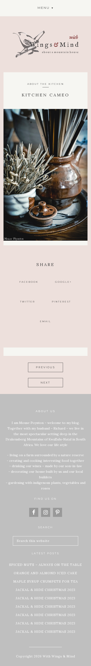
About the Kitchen (45, 83)
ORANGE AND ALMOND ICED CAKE (45, 573)
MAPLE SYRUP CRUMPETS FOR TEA (45, 581)
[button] (45, 7)
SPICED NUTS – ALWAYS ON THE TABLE (45, 565)
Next (45, 382)
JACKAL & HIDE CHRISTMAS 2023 (45, 590)
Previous (45, 367)
